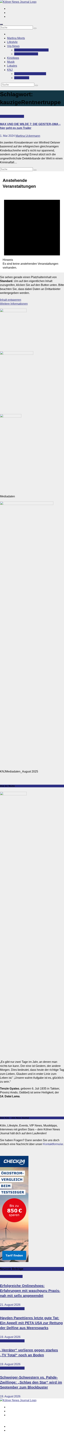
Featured (6, 116)
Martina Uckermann (27, 135)
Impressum (14, 1426)
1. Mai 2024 (7, 135)
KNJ (10, 69)
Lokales (12, 65)
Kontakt (21, 77)
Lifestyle (12, 42)
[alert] (32, 231)
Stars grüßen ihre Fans (31, 49)
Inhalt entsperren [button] (10, 299)
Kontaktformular (53, 1144)
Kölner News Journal (30, 73)
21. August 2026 (10, 1304)
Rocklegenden (26, 53)
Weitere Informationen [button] (14, 303)
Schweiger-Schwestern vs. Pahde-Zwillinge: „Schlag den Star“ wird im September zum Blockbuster (31, 1382)
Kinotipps (13, 57)
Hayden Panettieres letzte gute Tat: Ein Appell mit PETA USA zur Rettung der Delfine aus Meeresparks (31, 1323)
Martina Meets (16, 38)
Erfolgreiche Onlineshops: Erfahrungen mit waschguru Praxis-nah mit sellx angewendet (30, 1291)
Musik (11, 61)
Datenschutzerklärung (21, 1430)
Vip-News (13, 46)
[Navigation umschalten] (1, 24)
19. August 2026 (10, 1336)
